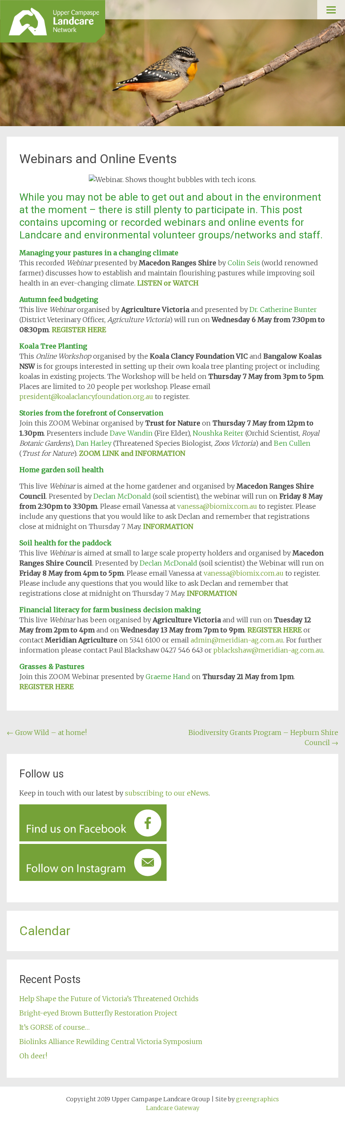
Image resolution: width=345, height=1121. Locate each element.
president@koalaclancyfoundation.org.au (86, 396)
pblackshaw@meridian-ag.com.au (268, 650)
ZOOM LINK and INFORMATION (132, 453)
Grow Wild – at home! (47, 732)
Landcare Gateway (172, 1108)
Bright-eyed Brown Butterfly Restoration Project (98, 1013)
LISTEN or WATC (165, 283)
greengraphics (257, 1099)
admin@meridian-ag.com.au (237, 640)
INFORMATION (168, 526)
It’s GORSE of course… (54, 1027)
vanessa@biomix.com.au (217, 506)
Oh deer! (33, 1056)
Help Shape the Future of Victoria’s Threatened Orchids (109, 998)
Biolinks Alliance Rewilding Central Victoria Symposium (111, 1041)
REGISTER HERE (79, 329)
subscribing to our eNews (167, 793)
